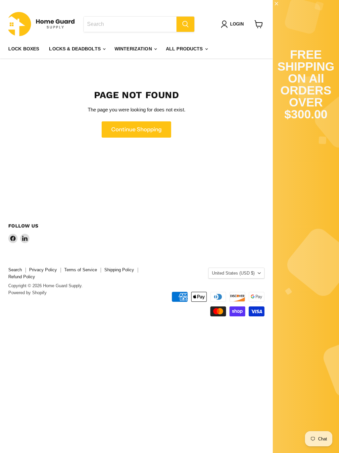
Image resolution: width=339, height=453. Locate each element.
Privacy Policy (43, 269)
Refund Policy (21, 276)
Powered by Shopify (27, 292)
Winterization (134, 48)
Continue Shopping (136, 129)
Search (15, 269)
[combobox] (130, 24)
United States (233, 273)
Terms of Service (80, 269)
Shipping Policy (119, 269)
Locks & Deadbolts (75, 48)
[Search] (185, 24)
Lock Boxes (23, 48)
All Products (185, 48)
